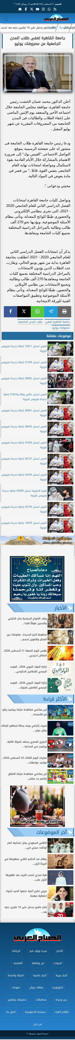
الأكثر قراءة (55, 699)
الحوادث (57, 963)
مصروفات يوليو (61, 327)
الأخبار (52, 27)
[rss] (55, 9)
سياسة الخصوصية (35, 1012)
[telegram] (51, 311)
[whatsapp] (37, 311)
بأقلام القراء (62, 1012)
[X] (24, 311)
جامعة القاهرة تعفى (57, 321)
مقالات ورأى (36, 987)
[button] (4, 579)
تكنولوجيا (57, 987)
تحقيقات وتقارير (17, 999)
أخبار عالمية (39, 975)
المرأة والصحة (16, 975)
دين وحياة (61, 999)
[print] (64, 311)
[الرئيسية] (20, 9)
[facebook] (10, 311)
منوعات (16, 987)
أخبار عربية (61, 975)
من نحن (37, 1024)
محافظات (41, 999)
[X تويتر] (32, 9)
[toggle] (6, 18)
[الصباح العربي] (56, 18)
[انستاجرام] (43, 9)
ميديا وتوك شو (38, 951)
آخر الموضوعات (51, 832)
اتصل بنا (10, 1012)
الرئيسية (64, 27)
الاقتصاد (17, 963)
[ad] (37, 601)
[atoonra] (37, 540)
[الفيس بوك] (26, 9)
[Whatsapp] (49, 9)
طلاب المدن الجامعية (30, 321)
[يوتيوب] (37, 9)
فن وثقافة (38, 963)
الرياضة (16, 951)
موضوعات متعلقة (58, 336)
